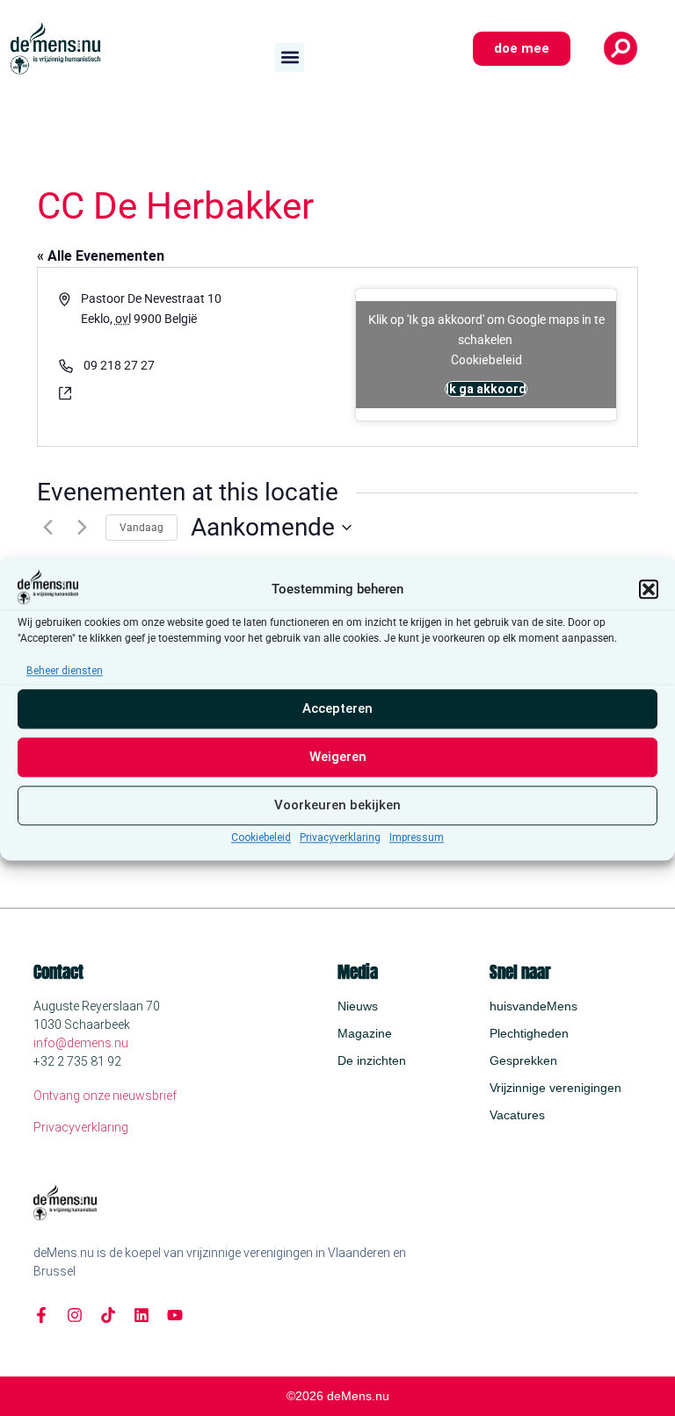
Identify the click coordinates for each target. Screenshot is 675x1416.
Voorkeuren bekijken (337, 806)
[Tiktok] (108, 1315)
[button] (648, 589)
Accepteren (337, 709)
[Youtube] (175, 1315)
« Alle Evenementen (100, 256)
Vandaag (141, 527)
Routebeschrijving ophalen (155, 338)
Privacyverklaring (340, 837)
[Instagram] (75, 1315)
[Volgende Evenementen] (81, 527)
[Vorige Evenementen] (47, 527)
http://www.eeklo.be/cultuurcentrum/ (189, 392)
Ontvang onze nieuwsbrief (105, 1096)
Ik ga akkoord (486, 389)
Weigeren (338, 758)
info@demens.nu (80, 1043)
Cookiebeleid (261, 837)
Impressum (416, 837)
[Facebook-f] (41, 1315)
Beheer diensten (64, 671)
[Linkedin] (141, 1315)
